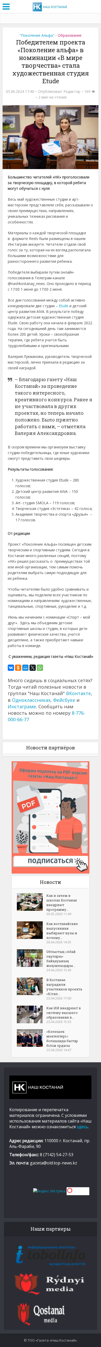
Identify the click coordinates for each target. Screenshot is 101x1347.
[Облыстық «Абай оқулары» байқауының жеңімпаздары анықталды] (31, 958)
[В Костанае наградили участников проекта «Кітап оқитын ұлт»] (31, 986)
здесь (82, 1127)
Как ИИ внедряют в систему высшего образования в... (63, 1013)
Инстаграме (22, 706)
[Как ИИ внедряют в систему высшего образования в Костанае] (31, 1014)
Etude (63, 305)
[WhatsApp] (40, 668)
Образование (70, 35)
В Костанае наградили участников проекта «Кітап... (64, 986)
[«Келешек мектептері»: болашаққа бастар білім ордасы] (31, 1038)
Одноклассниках (31, 700)
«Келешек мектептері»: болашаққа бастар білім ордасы (62, 1038)
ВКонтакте (78, 693)
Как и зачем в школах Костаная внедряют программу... (61, 902)
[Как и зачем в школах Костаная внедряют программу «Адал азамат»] (31, 902)
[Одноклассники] (18, 668)
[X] (33, 668)
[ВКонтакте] (11, 668)
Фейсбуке (64, 700)
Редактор (71, 91)
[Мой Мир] (25, 668)
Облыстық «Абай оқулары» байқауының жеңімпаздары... (61, 958)
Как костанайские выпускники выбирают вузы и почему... (62, 930)
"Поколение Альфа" (36, 35)
